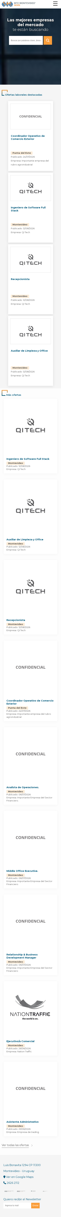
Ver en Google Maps (19, 1177)
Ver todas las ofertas (15, 1145)
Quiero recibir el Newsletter (22, 1199)
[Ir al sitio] (9, 1191)
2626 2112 (12, 1182)
